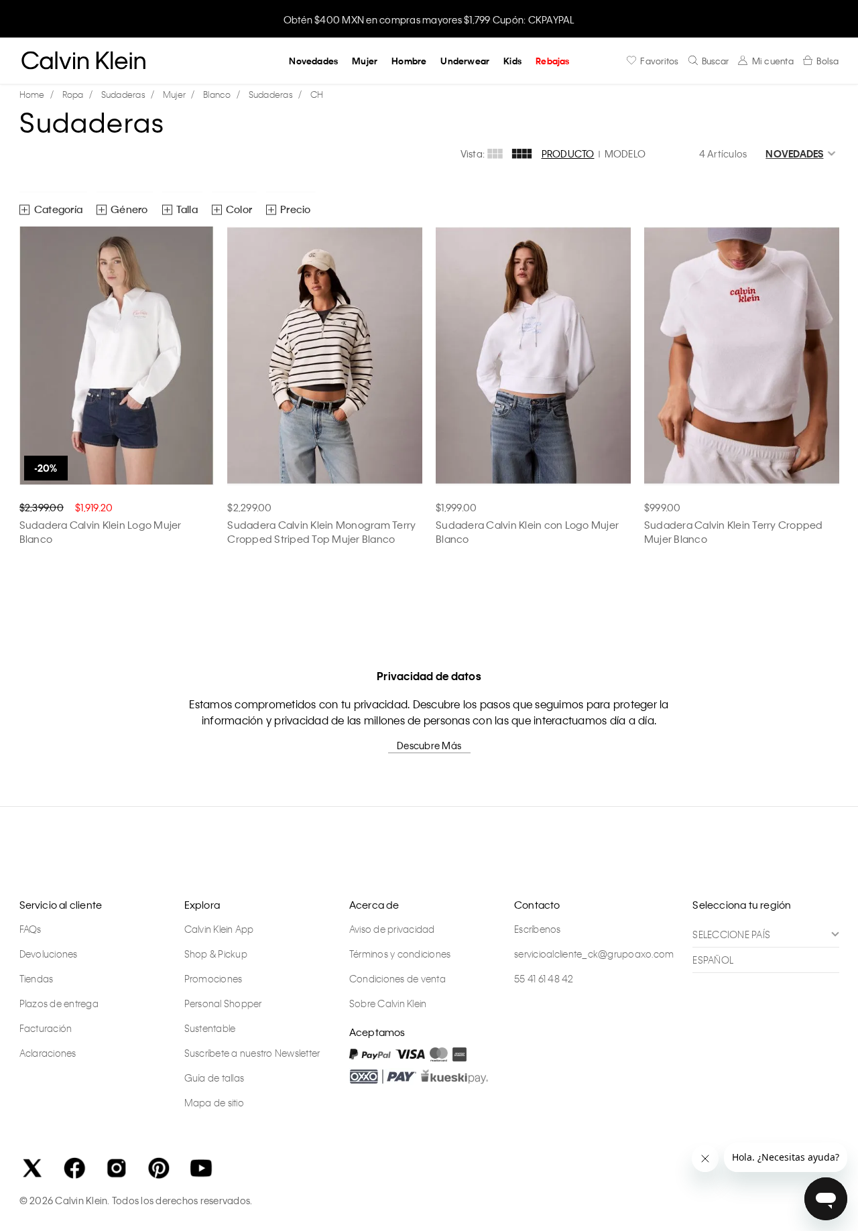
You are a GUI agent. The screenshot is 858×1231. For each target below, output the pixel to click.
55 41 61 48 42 (544, 978)
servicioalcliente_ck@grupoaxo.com (594, 954)
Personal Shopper (223, 1003)
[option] (429, 18)
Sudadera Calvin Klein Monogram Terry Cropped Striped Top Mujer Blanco (321, 531)
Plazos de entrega (59, 1003)
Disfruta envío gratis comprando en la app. (429, 19)
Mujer (364, 60)
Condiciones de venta (397, 978)
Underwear (464, 60)
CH (317, 94)
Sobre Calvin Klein (388, 1003)
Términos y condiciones (400, 954)
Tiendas (36, 978)
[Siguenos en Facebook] (74, 1168)
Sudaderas (123, 94)
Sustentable (210, 1028)
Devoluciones (48, 954)
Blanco (217, 94)
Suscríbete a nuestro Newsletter (252, 1053)
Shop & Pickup (215, 954)
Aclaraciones (47, 1053)
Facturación (45, 1028)
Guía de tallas (214, 1078)
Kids (512, 60)
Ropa (73, 94)
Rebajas (552, 60)
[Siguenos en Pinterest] (159, 1168)
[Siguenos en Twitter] (32, 1168)
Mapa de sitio (214, 1102)
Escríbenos (537, 929)
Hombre (408, 60)
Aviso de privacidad (392, 929)
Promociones (213, 978)
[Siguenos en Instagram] (116, 1168)
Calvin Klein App (219, 929)
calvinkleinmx (35, 94)
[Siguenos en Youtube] (201, 1168)
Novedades (313, 60)
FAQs (30, 929)
